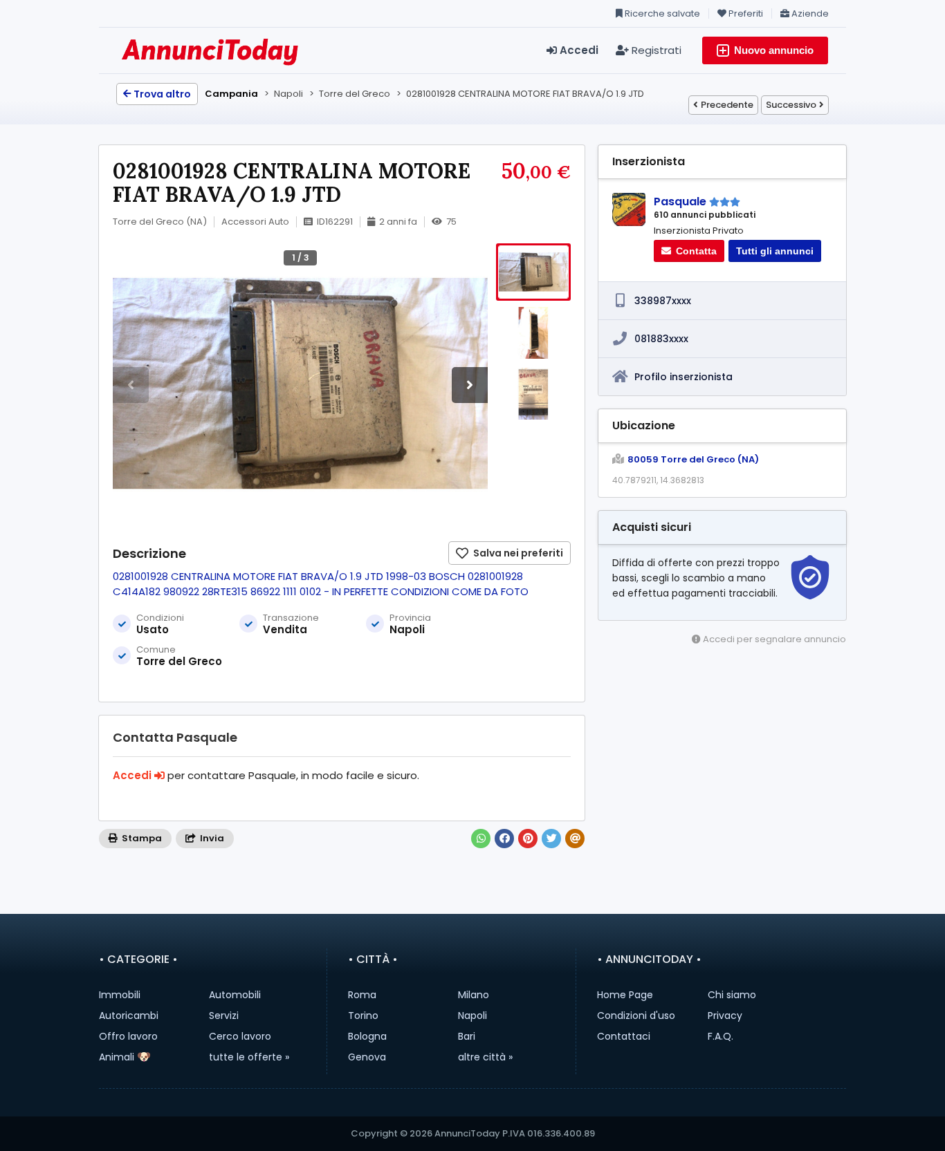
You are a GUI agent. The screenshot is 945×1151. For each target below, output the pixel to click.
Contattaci (623, 1036)
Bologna (367, 1036)
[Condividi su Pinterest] (528, 838)
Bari (466, 1036)
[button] (470, 385)
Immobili (119, 995)
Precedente (727, 104)
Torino (363, 1015)
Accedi (577, 50)
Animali (116, 1057)
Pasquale (680, 201)
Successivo (791, 104)
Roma (362, 995)
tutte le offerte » (249, 1057)
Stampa (141, 838)
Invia (211, 838)
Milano (473, 995)
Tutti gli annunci (775, 250)
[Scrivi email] (575, 838)
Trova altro (162, 94)
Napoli (472, 1015)
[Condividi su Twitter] (551, 838)
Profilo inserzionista (683, 377)
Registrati (655, 50)
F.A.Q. (720, 1036)
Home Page (625, 995)
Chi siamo (732, 995)
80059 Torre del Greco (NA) (693, 459)
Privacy (725, 1015)
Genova (367, 1057)
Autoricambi (128, 1015)
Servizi (224, 1015)
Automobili (235, 995)
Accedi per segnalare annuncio (773, 639)
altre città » (485, 1057)
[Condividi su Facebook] (504, 838)
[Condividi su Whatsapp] (480, 838)
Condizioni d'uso (636, 1015)
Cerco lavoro (240, 1036)
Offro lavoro (128, 1036)
